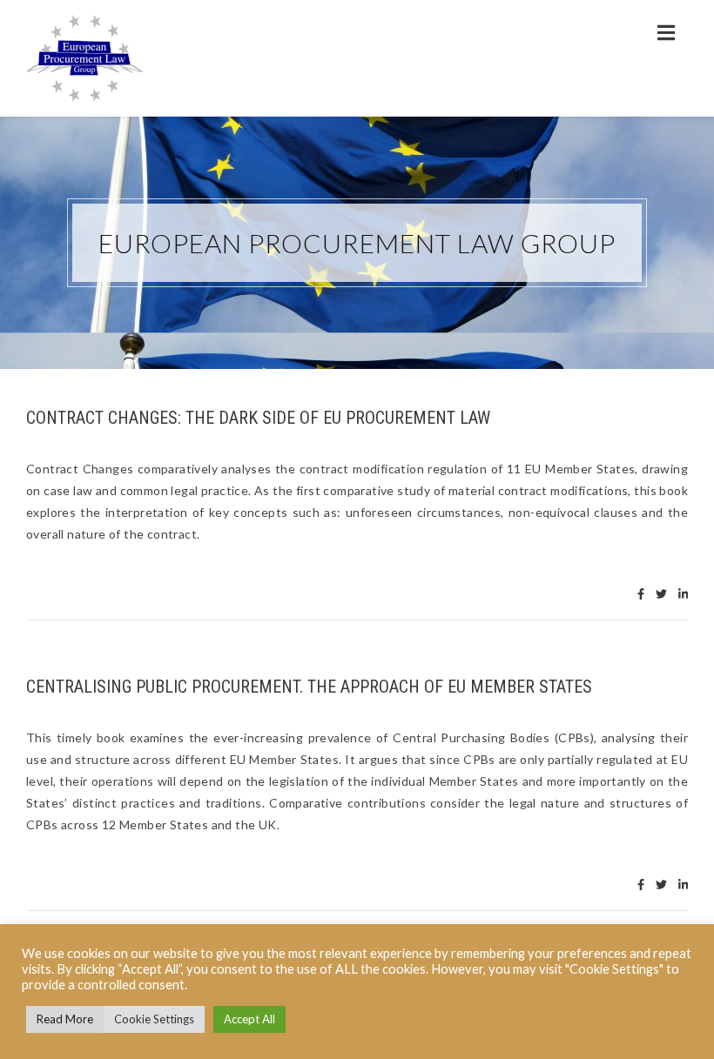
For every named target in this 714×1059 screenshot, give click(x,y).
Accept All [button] (249, 1019)
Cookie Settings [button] (154, 1019)
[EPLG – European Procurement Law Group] (84, 58)
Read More (65, 1019)
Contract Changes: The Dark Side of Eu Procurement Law (258, 417)
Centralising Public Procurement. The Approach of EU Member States (309, 686)
